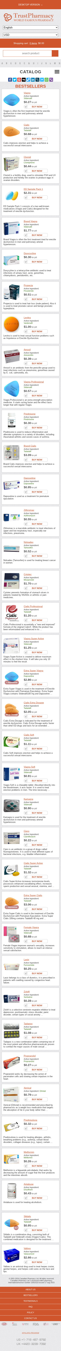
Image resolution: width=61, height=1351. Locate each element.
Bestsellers (31, 1295)
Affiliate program (30, 1333)
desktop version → (30, 4)
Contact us (30, 1318)
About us (30, 1289)
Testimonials (30, 1301)
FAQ (30, 1307)
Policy (30, 1312)
